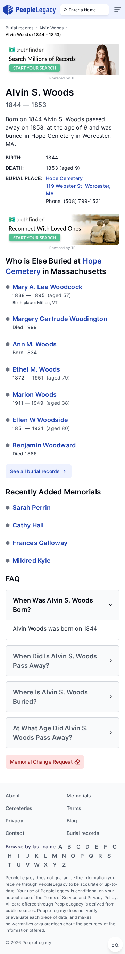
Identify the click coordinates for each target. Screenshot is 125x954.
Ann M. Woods (34, 344)
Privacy (14, 820)
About (13, 796)
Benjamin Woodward (44, 445)
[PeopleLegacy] (30, 9)
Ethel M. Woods (36, 369)
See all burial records (35, 471)
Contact (15, 833)
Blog (72, 820)
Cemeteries (19, 808)
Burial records (20, 27)
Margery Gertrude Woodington (59, 318)
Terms (74, 808)
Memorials (79, 796)
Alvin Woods (51, 27)
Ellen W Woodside (40, 419)
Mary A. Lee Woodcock (47, 287)
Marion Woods (34, 394)
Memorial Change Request (41, 762)
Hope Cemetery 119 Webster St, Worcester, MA (78, 185)
